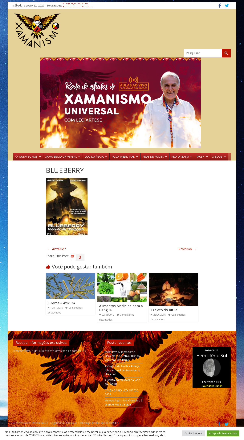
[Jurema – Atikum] (70, 275)
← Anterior (57, 249)
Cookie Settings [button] (193, 433)
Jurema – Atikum (61, 303)
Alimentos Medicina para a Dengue (121, 308)
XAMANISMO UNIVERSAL (61, 156)
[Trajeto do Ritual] (173, 275)
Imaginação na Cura (75, 5)
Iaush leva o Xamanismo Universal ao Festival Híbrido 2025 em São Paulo (122, 356)
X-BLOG (217, 156)
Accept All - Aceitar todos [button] (223, 433)
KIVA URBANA (180, 156)
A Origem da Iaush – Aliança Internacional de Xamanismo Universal (122, 370)
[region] (122, 102)
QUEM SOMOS (28, 156)
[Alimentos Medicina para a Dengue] (122, 275)
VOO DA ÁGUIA (94, 156)
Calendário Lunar (211, 386)
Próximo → (187, 249)
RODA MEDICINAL (123, 156)
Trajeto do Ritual (164, 310)
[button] (122, 102)
